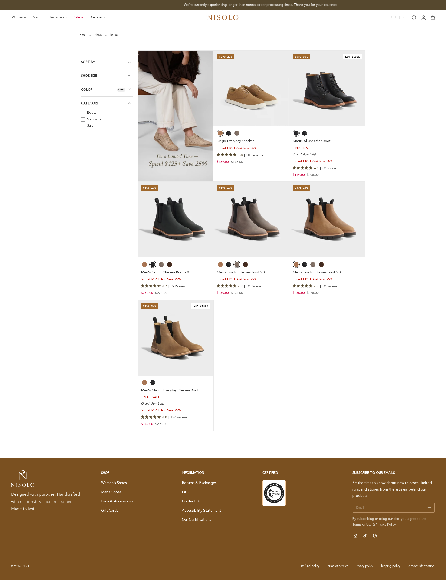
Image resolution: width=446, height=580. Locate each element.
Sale (89, 125)
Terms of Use (362, 524)
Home (82, 35)
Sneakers (93, 119)
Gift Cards (109, 510)
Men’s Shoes (111, 492)
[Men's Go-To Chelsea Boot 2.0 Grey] (251, 219)
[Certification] (274, 493)
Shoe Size (89, 75)
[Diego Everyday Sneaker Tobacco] (251, 88)
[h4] (175, 116)
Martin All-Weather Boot (311, 141)
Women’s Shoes (114, 483)
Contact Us (191, 501)
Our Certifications (196, 520)
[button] (414, 17)
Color (86, 89)
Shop (98, 35)
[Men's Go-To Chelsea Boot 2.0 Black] (175, 219)
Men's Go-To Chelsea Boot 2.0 (165, 272)
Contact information (420, 566)
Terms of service (337, 566)
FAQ (186, 492)
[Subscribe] (429, 507)
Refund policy (310, 566)
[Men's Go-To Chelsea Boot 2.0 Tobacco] (327, 219)
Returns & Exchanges (199, 483)
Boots (91, 112)
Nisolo (26, 566)
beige (114, 35)
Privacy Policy (386, 524)
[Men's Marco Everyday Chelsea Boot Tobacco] (175, 338)
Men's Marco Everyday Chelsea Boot (169, 390)
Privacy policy (364, 566)
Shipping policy (390, 566)
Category (90, 103)
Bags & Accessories (117, 501)
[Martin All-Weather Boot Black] (327, 88)
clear (121, 89)
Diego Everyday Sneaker (235, 141)
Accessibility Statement (201, 510)
